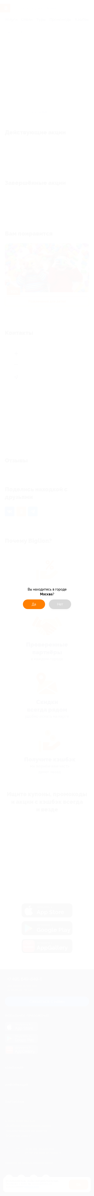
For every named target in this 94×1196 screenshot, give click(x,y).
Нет (60, 604)
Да (34, 604)
